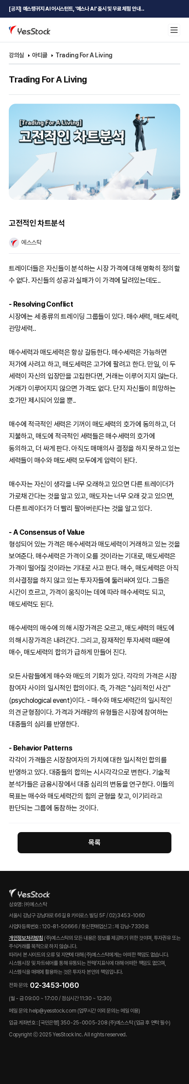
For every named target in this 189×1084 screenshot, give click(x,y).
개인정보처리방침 (26, 938)
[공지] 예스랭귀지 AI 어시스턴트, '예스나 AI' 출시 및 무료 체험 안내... (76, 9)
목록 (94, 842)
